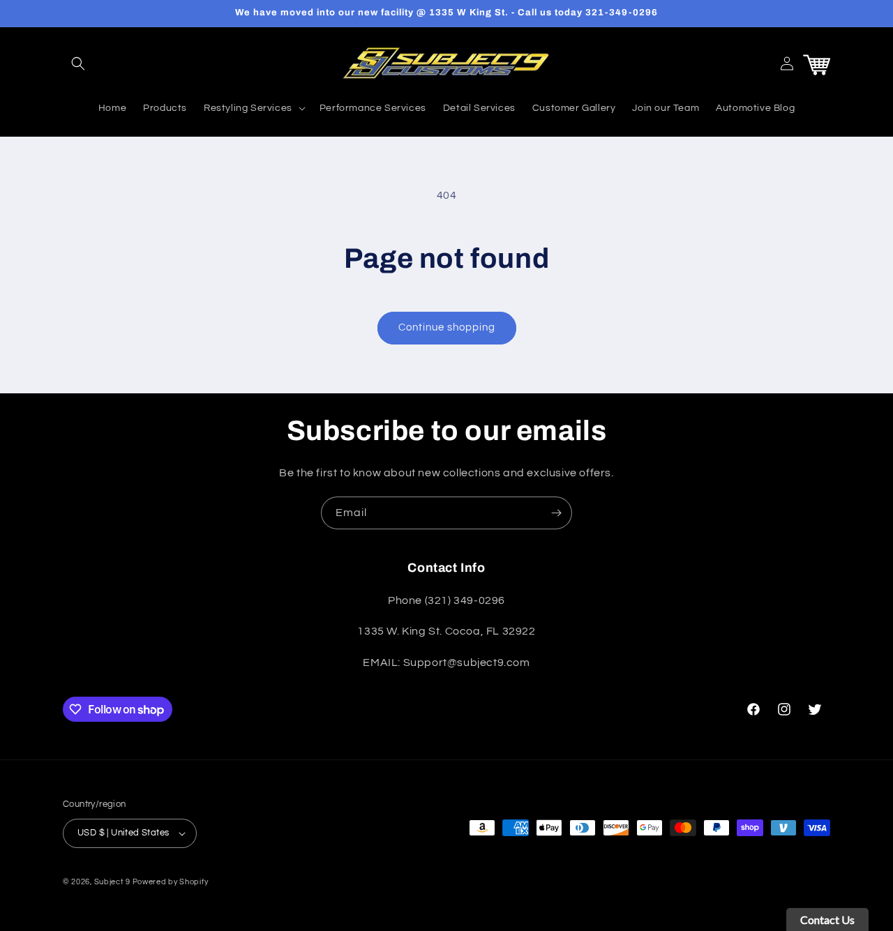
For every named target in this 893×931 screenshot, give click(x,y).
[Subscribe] (556, 513)
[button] (78, 63)
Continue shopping (446, 327)
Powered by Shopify (171, 882)
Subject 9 (113, 882)
